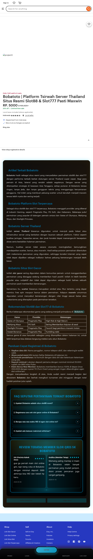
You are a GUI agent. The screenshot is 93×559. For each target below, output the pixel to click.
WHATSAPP (66, 556)
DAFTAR (46, 550)
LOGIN (27, 556)
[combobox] (46, 9)
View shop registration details (13, 150)
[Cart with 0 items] (20, 3)
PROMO (9, 556)
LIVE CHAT (83, 556)
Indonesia (6, 115)
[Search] (89, 9)
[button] (26, 500)
